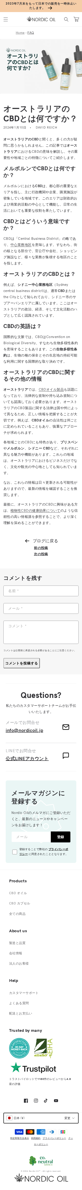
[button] (6, 19)
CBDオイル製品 (51, 389)
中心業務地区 (21, 245)
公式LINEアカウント (27, 758)
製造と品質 (17, 943)
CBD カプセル (19, 903)
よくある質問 (19, 1003)
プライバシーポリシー (54, 1138)
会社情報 (15, 953)
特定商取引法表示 (19, 1138)
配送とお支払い (20, 1013)
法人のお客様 (19, 963)
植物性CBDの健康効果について (35, 510)
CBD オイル (18, 893)
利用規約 (36, 1138)
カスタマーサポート (24, 993)
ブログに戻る (45, 540)
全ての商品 (17, 914)
